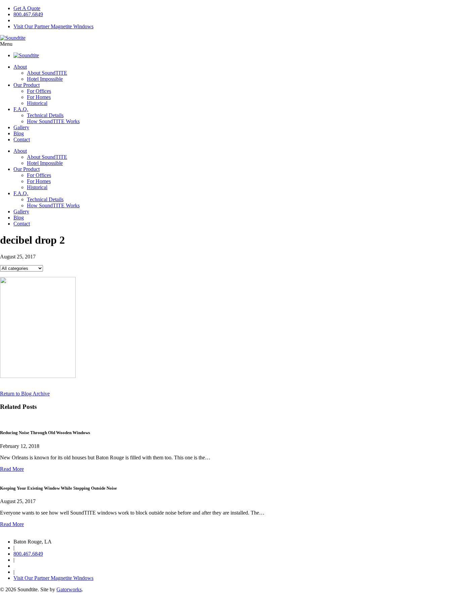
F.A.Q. (20, 109)
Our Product (26, 85)
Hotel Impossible (45, 79)
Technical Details (45, 115)
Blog (18, 133)
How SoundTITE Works (53, 121)
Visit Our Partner (53, 26)
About (20, 67)
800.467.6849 (28, 14)
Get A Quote (26, 8)
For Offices (39, 91)
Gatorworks (69, 589)
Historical (37, 103)
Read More (12, 469)
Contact (21, 139)
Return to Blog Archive (25, 393)
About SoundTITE (47, 73)
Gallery (21, 127)
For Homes (39, 97)
